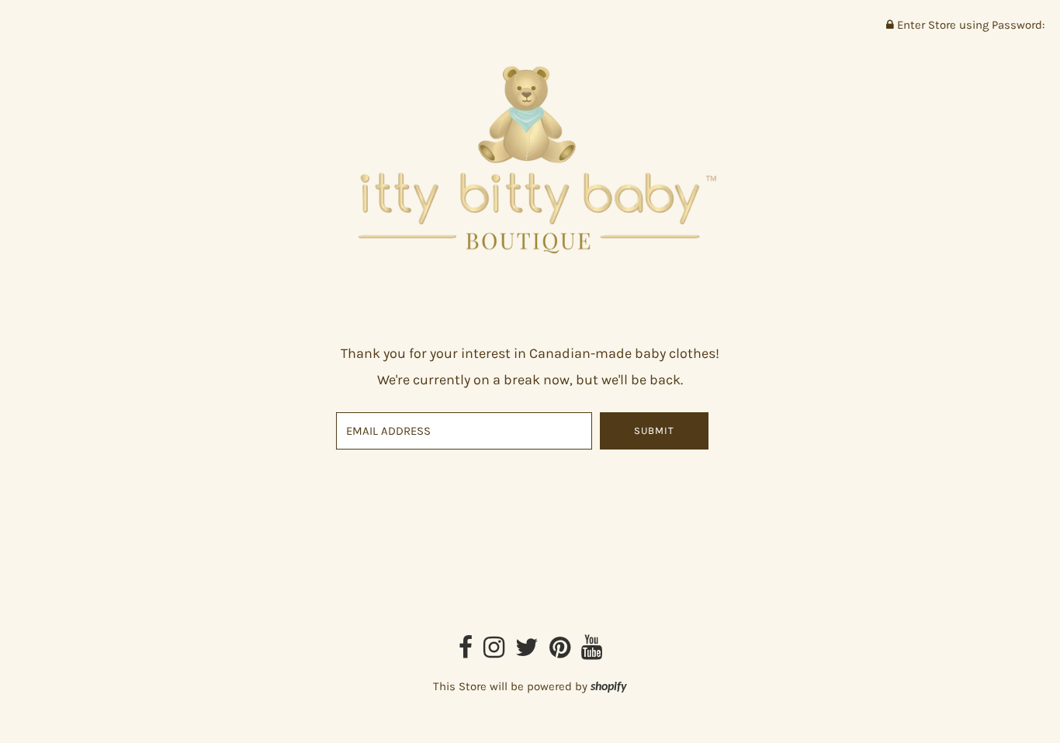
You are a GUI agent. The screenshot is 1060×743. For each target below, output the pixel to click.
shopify (609, 687)
